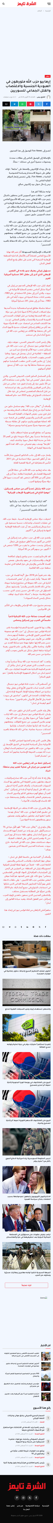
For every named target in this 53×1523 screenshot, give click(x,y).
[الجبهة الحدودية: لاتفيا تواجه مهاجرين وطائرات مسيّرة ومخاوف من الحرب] (26, 1255)
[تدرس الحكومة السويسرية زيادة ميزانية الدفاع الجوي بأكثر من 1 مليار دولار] (26, 1141)
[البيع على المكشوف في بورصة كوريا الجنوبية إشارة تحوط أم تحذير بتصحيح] (26, 1065)
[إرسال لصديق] (6, 104)
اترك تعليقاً (26, 1285)
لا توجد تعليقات (8, 97)
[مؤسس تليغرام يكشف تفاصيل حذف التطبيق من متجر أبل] (46, 1386)
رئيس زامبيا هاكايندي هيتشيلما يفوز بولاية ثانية (23, 1463)
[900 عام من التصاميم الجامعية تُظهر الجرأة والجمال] (46, 1376)
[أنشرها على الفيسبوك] (47, 104)
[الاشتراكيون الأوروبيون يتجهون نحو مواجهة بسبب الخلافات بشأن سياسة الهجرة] (26, 1179)
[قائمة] (49, 4)
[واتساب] (22, 104)
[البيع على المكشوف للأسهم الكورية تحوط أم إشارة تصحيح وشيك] (26, 1103)
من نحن (20, 1506)
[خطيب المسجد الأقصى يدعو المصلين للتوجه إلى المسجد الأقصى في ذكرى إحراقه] (46, 1356)
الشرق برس (41, 97)
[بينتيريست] (30, 104)
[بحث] (3, 4)
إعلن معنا (10, 1506)
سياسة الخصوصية (33, 1506)
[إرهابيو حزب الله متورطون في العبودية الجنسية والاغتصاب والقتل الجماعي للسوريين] (26, 125)
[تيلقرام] (14, 104)
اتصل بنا (26, 1509)
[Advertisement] (26, 43)
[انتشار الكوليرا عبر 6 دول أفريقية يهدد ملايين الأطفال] (46, 1397)
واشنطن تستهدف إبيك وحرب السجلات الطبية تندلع (28, 1009)
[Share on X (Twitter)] (38, 104)
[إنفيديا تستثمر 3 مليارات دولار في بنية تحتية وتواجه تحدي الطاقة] (26, 1027)
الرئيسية (45, 1506)
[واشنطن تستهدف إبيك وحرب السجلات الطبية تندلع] (26, 992)
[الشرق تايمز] (26, 3)
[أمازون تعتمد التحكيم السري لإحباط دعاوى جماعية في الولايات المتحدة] (26, 954)
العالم (48, 76)
